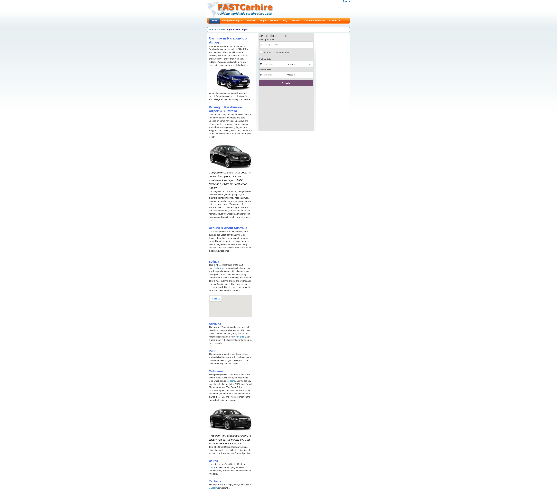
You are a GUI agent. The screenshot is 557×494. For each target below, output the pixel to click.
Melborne (230, 381)
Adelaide (240, 336)
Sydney (217, 268)
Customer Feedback (314, 20)
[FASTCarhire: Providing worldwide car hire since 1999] (240, 9)
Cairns (212, 467)
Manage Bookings (231, 20)
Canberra (213, 488)
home (210, 29)
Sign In (346, 1)
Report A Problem (269, 20)
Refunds (296, 20)
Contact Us (334, 20)
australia (221, 29)
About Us (251, 20)
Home (214, 20)
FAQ (285, 20)
